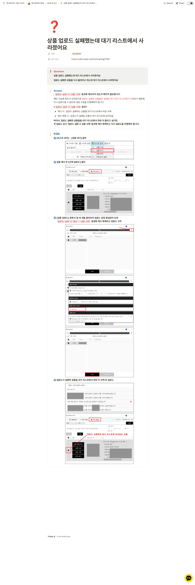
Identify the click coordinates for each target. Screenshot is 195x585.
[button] (13, 3)
